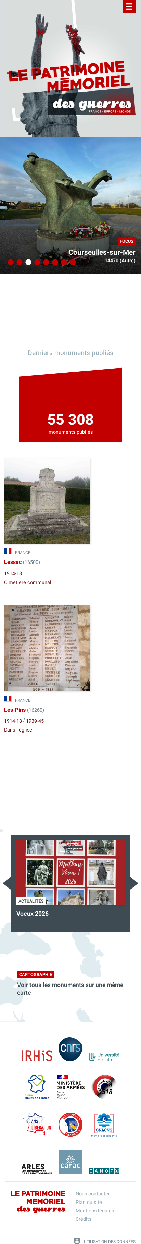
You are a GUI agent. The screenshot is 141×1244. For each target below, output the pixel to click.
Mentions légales (95, 1211)
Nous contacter (93, 1193)
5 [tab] (45, 262)
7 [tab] (63, 262)
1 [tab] (9, 262)
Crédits (83, 1219)
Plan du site (89, 1202)
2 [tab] (18, 262)
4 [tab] (36, 262)
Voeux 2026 (32, 913)
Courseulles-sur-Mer (102, 252)
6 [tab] (54, 262)
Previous (7, 883)
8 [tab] (72, 262)
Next (134, 883)
